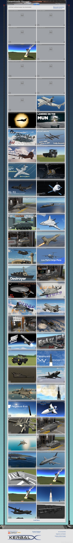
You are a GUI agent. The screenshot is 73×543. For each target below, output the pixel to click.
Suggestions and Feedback (61, 533)
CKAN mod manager (62, 536)
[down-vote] (35, 25)
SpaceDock (56, 536)
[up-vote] (35, 58)
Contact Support (36, 531)
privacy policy (38, 532)
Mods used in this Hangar (58, 7)
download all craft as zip (57, 8)
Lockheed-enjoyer (63, 3)
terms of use (34, 532)
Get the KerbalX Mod (62, 531)
